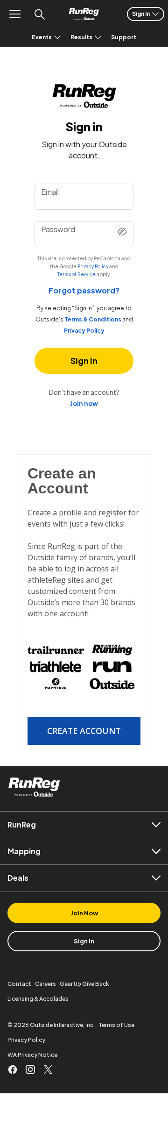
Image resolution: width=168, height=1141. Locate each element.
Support (123, 37)
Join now (84, 403)
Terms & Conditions (92, 319)
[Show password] (122, 232)
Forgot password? (84, 290)
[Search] (39, 14)
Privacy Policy (92, 266)
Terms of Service (76, 274)
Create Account (84, 730)
